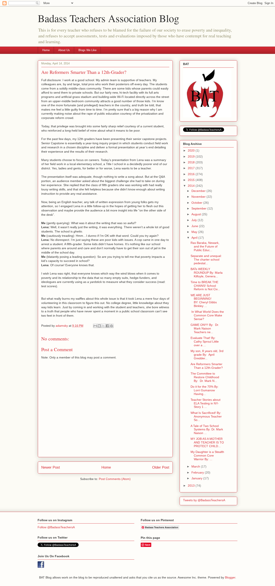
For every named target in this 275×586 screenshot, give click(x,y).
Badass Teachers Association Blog (108, 18)
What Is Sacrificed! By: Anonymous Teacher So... (206, 416)
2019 (192, 156)
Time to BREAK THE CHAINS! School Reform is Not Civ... (205, 285)
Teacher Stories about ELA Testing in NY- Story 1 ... (205, 403)
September (199, 208)
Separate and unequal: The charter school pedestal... (206, 259)
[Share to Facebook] (107, 326)
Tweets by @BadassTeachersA (204, 500)
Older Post (160, 467)
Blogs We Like (87, 50)
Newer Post (50, 467)
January (197, 478)
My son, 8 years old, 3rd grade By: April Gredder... (207, 354)
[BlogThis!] (99, 326)
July (194, 220)
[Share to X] (103, 326)
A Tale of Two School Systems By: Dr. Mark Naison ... (207, 429)
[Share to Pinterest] (111, 326)
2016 (192, 174)
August (196, 214)
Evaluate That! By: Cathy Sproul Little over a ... (205, 341)
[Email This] (95, 326)
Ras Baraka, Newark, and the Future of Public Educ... (205, 246)
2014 (192, 185)
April (194, 237)
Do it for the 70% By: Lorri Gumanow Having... (204, 390)
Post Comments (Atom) (115, 479)
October (197, 202)
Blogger (230, 577)
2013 (192, 485)
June (195, 226)
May (194, 232)
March (196, 466)
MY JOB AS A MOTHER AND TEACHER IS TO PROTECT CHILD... (207, 442)
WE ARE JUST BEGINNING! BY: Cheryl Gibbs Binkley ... (204, 300)
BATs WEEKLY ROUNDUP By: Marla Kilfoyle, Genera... (207, 272)
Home (46, 50)
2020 (192, 150)
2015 (192, 180)
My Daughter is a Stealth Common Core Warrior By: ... (207, 455)
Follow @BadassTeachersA (56, 527)
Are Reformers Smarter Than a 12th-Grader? (207, 365)
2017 (192, 168)
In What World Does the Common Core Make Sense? (207, 315)
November (198, 196)
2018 (192, 162)
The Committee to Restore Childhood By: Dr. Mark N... (205, 377)
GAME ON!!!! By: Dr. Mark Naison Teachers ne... (205, 328)
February (198, 472)
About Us (64, 50)
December (198, 191)
